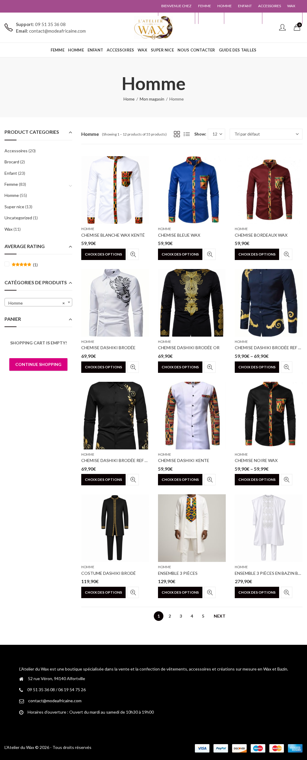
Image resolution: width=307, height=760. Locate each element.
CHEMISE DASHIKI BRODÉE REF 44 (269, 347)
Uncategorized (18, 217)
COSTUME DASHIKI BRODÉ (108, 573)
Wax (8, 229)
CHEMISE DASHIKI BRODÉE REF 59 (115, 460)
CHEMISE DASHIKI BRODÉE (108, 347)
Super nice (14, 206)
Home (129, 98)
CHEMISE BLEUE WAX (179, 235)
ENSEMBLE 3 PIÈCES (178, 573)
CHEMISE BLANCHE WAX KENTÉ (113, 235)
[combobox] (38, 302)
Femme (11, 184)
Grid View (177, 134)
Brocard (11, 161)
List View (187, 134)
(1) (25, 264)
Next (219, 615)
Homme (87, 229)
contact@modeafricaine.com (55, 700)
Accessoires (16, 150)
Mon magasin (152, 98)
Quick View (133, 254)
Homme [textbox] (36, 302)
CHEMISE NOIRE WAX (256, 460)
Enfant (10, 173)
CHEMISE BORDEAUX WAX (261, 235)
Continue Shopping (38, 364)
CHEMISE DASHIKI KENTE (183, 460)
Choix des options (103, 254)
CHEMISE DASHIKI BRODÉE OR (188, 347)
